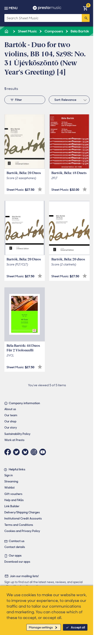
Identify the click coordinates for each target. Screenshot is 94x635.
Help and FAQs (14, 500)
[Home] (6, 31)
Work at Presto (14, 440)
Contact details (14, 547)
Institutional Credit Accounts (23, 518)
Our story (10, 427)
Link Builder (11, 506)
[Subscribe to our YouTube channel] (43, 452)
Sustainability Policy (17, 434)
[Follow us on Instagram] (35, 452)
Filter (18, 100)
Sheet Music (27, 31)
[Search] (86, 18)
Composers (53, 31)
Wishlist (9, 487)
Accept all (78, 627)
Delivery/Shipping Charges (22, 512)
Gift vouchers (13, 494)
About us (10, 409)
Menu (13, 8)
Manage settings (41, 627)
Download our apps (17, 562)
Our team (10, 415)
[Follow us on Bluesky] (26, 452)
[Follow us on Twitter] (17, 452)
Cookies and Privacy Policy (22, 531)
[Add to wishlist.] (40, 189)
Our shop (10, 421)
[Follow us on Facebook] (8, 452)
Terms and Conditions (18, 525)
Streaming (11, 481)
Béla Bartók (79, 31)
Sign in (8, 475)
